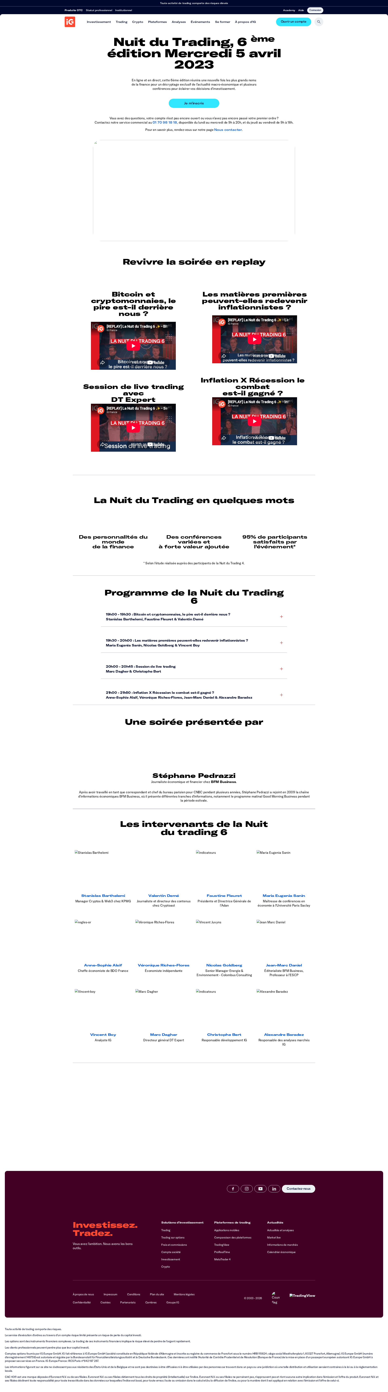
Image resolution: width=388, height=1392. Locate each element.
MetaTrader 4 (222, 1259)
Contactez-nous (298, 1189)
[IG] (70, 22)
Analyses (179, 22)
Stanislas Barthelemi (103, 896)
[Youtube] (260, 1188)
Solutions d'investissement (182, 1222)
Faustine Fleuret (224, 896)
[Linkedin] (274, 1188)
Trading (121, 22)
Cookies (105, 1302)
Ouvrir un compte (293, 22)
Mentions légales (184, 1294)
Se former (222, 22)
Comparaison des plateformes (232, 1237)
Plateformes (157, 22)
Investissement (99, 22)
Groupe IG (172, 1302)
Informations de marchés (282, 1245)
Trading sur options (173, 1237)
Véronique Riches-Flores (164, 965)
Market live (274, 1237)
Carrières (151, 1302)
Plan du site (157, 1294)
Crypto (137, 22)
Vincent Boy (103, 1035)
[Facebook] (233, 1188)
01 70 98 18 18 (165, 122)
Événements (200, 22)
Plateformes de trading (232, 1222)
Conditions (133, 1294)
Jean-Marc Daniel (284, 965)
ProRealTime (222, 1252)
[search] (319, 21)
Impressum (110, 1294)
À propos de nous (83, 1294)
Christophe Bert (224, 1035)
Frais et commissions (174, 1245)
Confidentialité (82, 1302)
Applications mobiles (226, 1230)
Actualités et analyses (280, 1230)
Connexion (315, 9)
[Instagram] (247, 1188)
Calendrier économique (281, 1252)
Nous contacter (228, 130)
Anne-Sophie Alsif (103, 965)
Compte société (171, 1252)
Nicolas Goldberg (224, 965)
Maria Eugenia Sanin (284, 896)
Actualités (275, 1222)
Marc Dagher (163, 1035)
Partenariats (128, 1302)
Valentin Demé (163, 896)
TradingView (221, 1245)
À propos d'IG (245, 22)
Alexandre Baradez (284, 1035)
